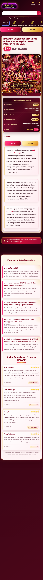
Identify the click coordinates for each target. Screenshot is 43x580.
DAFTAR (30, 143)
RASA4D (9, 211)
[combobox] (19, 13)
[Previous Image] (3, 74)
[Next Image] (39, 74)
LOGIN (10, 29)
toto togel (17, 153)
